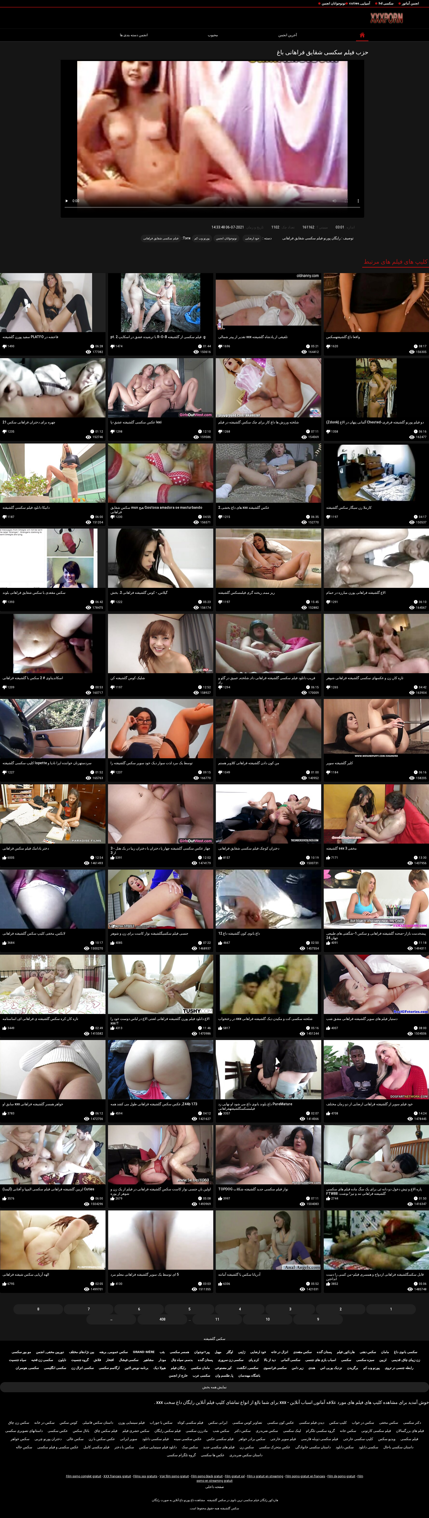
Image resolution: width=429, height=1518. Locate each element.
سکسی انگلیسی (55, 1368)
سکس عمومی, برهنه (113, 1352)
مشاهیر (148, 1360)
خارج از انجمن (178, 1375)
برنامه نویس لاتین (136, 1368)
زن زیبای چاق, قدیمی (406, 1360)
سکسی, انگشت (247, 1368)
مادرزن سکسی (197, 1431)
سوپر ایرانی (128, 1439)
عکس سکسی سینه (188, 1439)
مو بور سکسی (21, 1352)
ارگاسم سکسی (109, 1368)
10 (268, 1319)
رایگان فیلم (178, 1368)
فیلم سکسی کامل (96, 1447)
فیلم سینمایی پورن (131, 1422)
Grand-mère (144, 1352)
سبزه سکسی (365, 1360)
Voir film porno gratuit (174, 1476)
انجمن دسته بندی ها (134, 35)
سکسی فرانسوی (275, 1368)
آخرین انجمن (287, 35)
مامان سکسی (200, 1368)
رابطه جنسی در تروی (399, 1368)
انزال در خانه (279, 1352)
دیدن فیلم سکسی (311, 1422)
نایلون (62, 1360)
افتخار (110, 1360)
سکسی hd (386, 3)
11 (217, 1319)
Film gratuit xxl (235, 1476)
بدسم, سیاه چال (182, 1360)
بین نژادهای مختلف (81, 1352)
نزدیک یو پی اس (331, 1368)
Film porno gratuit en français (305, 1476)
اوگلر (229, 1352)
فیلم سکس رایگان (167, 1431)
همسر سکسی (179, 1352)
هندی (311, 1368)
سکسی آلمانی (290, 1360)
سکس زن (247, 1447)
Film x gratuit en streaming (265, 1476)
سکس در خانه (44, 1422)
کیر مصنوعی (223, 1368)
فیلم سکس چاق (105, 1431)
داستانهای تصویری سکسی (24, 1431)
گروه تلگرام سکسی (181, 1455)
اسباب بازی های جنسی (320, 1360)
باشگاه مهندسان (249, 1375)
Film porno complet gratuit (83, 1476)
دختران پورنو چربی (48, 1439)
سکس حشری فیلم (135, 1431)
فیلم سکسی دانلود (155, 1439)
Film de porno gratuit (341, 1476)
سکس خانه (348, 1431)
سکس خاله (24, 1447)
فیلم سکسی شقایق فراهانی (161, 238)
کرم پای (254, 1360)
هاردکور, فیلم (346, 1352)
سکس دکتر (242, 1431)
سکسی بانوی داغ (405, 1352)
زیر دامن (297, 1368)
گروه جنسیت (80, 1360)
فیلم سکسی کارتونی (376, 1431)
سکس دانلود (345, 1447)
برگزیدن (352, 1368)
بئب (162, 1352)
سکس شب (221, 1431)
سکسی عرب (201, 1375)
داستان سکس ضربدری (245, 1455)
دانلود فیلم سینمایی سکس (158, 1447)
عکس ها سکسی (212, 1455)
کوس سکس (68, 1422)
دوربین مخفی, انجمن (50, 1352)
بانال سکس (81, 1431)
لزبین (383, 1360)
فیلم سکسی (409, 1439)
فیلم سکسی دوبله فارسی (319, 1439)
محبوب (213, 35)
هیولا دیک (159, 1368)
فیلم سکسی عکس (220, 1439)
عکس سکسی (58, 1431)
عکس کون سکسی (280, 1422)
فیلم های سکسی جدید (219, 1447)
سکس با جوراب (161, 1422)
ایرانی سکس (217, 1422)
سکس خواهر (20, 1439)
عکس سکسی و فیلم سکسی (57, 1447)
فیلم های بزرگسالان (410, 1431)
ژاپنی (241, 1352)
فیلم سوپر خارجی (283, 1439)
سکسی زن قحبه (42, 1360)
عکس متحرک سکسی (274, 1447)
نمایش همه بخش (214, 1387)
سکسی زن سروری (231, 1360)
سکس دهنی (368, 1352)
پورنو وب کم (202, 238)
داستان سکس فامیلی (97, 1422)
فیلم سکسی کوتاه (190, 1422)
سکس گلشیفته (214, 1339)
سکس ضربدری (267, 1431)
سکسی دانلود (368, 1447)
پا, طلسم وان (224, 1375)
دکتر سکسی (412, 1422)
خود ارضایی (252, 238)
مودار (162, 1360)
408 (162, 1319)
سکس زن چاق (18, 1422)
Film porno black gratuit (207, 1476)
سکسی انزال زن (82, 1368)
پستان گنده (324, 1352)
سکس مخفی (388, 1422)
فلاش (97, 1360)
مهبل (218, 1352)
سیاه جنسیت (17, 1360)
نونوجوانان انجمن (334, 3)
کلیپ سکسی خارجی (358, 1439)
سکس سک (190, 1447)
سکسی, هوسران (27, 1368)
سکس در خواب (363, 1422)
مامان (385, 1352)
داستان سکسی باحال (398, 1447)
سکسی (346, 1360)
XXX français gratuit (117, 1476)
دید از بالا (270, 1360)
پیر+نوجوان (202, 1352)
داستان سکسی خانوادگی (313, 1447)
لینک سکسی (292, 1431)
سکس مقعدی (302, 1352)
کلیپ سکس (338, 1422)
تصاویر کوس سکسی (247, 1422)
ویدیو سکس (386, 1439)
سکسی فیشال (129, 1360)
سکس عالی (75, 1439)
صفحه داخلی (214, 1487)
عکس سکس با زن (102, 1439)
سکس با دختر (124, 1447)
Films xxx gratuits (145, 1476)
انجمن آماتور (410, 3)
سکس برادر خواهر (252, 1439)
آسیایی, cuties (359, 3)
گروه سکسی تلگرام (320, 1431)
